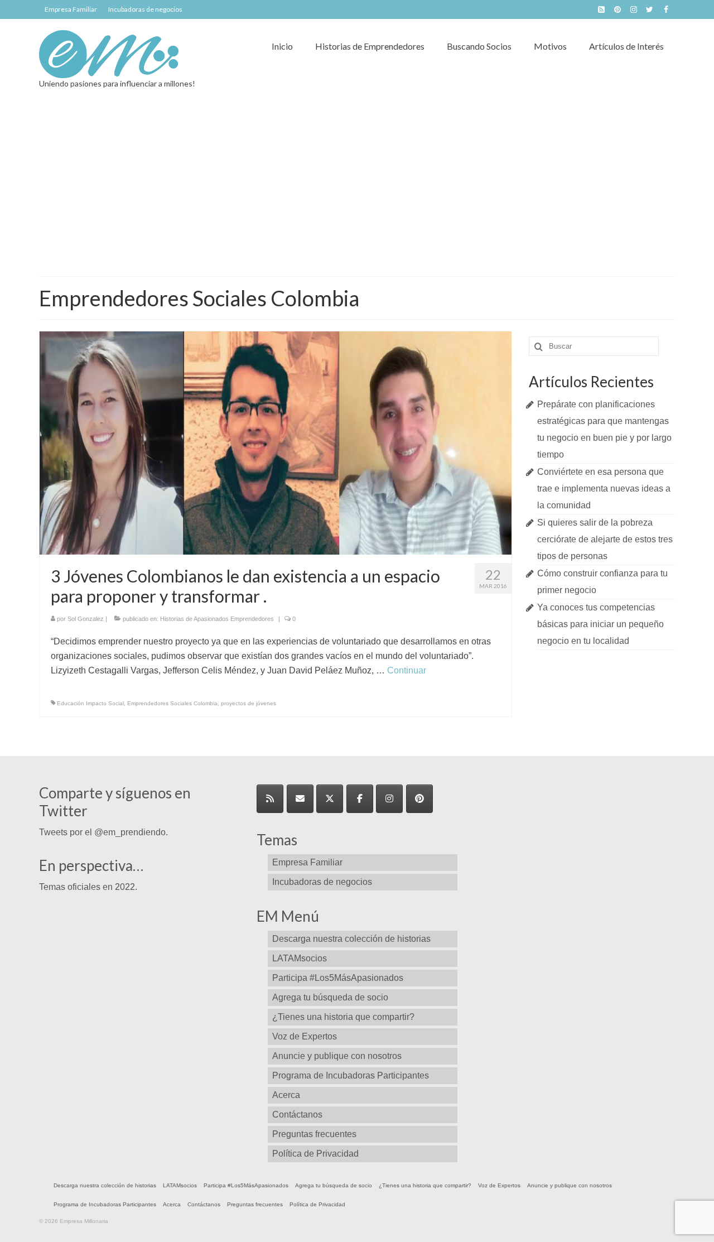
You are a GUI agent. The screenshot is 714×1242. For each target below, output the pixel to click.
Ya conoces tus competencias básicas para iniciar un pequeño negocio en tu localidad (600, 624)
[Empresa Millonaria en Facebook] (359, 798)
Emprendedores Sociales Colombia (172, 703)
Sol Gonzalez (85, 618)
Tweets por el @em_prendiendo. (103, 832)
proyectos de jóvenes (248, 703)
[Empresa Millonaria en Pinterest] (419, 798)
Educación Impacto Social (90, 703)
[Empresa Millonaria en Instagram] (389, 798)
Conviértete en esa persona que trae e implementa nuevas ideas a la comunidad (603, 488)
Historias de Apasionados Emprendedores (217, 618)
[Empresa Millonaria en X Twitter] (329, 798)
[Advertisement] (357, 192)
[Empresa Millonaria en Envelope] (300, 798)
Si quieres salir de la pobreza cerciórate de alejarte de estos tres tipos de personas (605, 539)
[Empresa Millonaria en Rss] (270, 798)
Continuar (406, 670)
